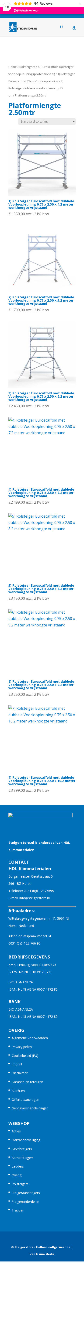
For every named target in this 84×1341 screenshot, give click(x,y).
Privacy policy (22, 1047)
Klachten (18, 1090)
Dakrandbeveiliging (26, 1140)
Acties (16, 1131)
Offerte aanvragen (25, 1099)
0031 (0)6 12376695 (39, 890)
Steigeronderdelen (25, 1201)
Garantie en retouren (27, 1082)
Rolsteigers (27, 67)
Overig (16, 1175)
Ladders (18, 1166)
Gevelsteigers (22, 1149)
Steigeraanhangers (26, 1193)
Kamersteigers (23, 1157)
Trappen (18, 1210)
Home (12, 67)
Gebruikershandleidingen (30, 1108)
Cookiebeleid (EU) (25, 1055)
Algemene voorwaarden (30, 1038)
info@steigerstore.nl (34, 898)
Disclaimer (20, 1073)
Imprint (17, 1064)
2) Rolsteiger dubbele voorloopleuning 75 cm (35, 88)
